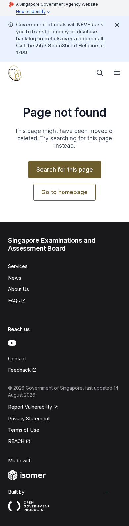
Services (18, 266)
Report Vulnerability (30, 407)
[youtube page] (12, 343)
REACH (16, 441)
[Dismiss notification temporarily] (117, 25)
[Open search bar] (100, 73)
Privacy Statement (29, 418)
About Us (18, 289)
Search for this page (64, 169)
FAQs (14, 301)
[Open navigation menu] (117, 73)
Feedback (19, 370)
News (14, 278)
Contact (17, 358)
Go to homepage (64, 192)
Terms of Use (23, 430)
